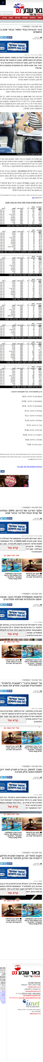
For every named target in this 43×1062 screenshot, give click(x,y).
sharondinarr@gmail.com (31, 995)
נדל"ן (4, 18)
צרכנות (3, 981)
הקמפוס (26, 26)
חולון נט (2, 1001)
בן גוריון (36, 622)
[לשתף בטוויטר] (3, 38)
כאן (33, 198)
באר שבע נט (36, 26)
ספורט (25, 18)
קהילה (17, 18)
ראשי (40, 18)
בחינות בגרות (34, 55)
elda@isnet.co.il (35, 1014)
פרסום (3, 1003)
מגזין (11, 18)
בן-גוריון (36, 795)
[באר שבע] (28, 15)
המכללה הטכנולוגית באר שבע (29, 536)
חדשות (32, 18)
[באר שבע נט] (27, 977)
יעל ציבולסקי (34, 708)
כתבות (3, 975)
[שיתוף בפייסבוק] (9, 38)
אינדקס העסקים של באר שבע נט (29, 466)
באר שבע (27, 55)
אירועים (3, 988)
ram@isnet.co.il (34, 987)
